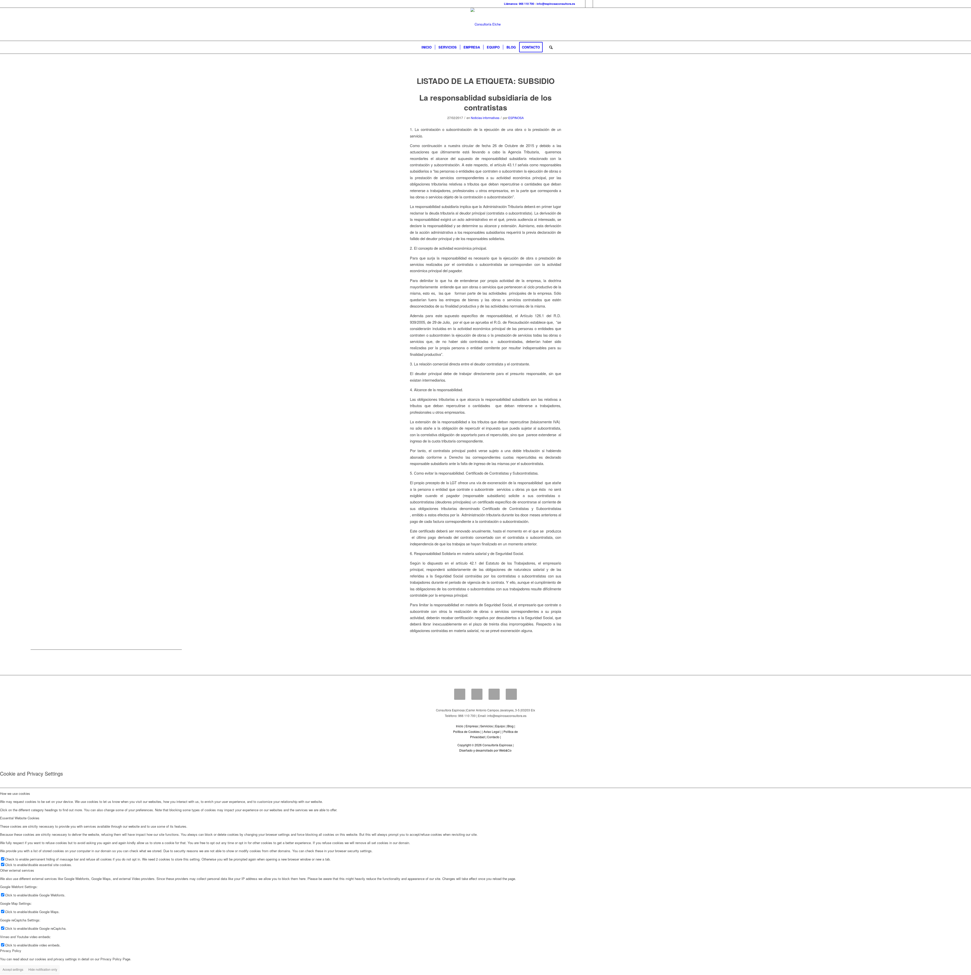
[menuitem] (426, 47)
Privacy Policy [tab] (10, 950)
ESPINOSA (516, 117)
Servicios (486, 726)
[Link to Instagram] (597, 4)
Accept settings (13, 969)
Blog (510, 726)
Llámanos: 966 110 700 (519, 4)
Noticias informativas (485, 117)
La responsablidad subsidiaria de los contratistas (485, 102)
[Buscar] (549, 47)
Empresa (472, 726)
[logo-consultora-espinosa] (486, 24)
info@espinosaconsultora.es (556, 4)
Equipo (500, 726)
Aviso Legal (491, 731)
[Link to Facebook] (581, 4)
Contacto (493, 737)
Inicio (459, 726)
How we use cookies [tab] (15, 793)
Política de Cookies (466, 731)
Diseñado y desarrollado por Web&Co (485, 750)
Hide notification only (42, 969)
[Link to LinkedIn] (589, 4)
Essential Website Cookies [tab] (19, 818)
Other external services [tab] (17, 870)
